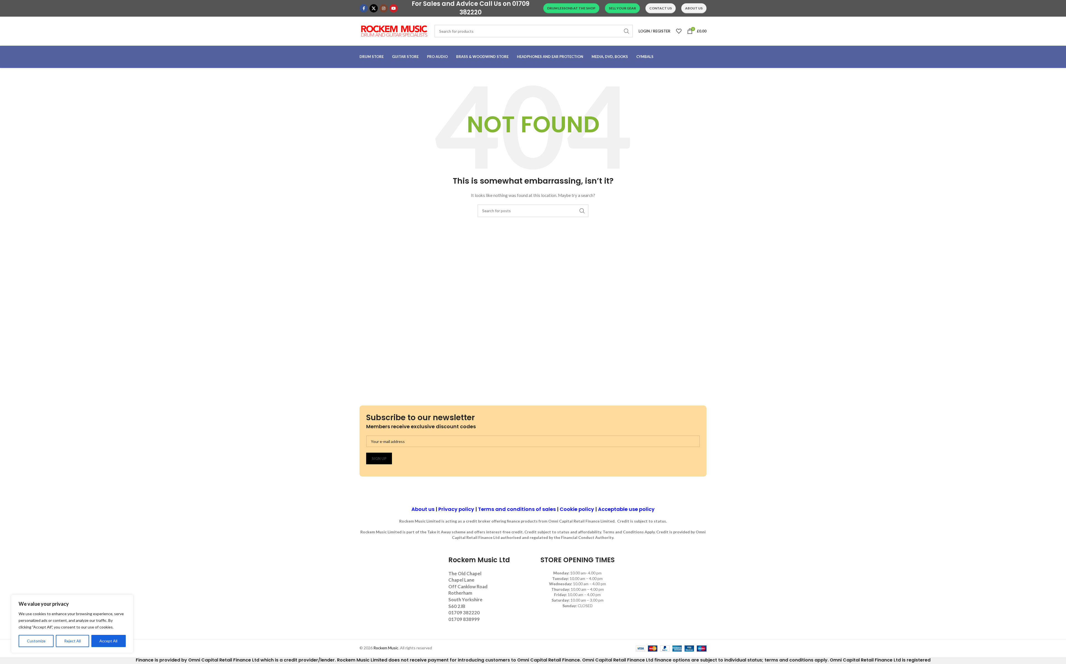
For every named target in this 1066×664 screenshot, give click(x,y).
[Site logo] (394, 30)
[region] (72, 624)
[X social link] (373, 8)
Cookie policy (577, 509)
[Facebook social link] (363, 8)
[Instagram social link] (383, 8)
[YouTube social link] (393, 8)
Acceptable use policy (626, 509)
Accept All (108, 640)
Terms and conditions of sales (517, 509)
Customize (36, 640)
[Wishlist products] (678, 31)
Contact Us (660, 8)
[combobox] (533, 31)
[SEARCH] (626, 31)
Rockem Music (385, 647)
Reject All (72, 640)
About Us (694, 8)
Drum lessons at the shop (571, 8)
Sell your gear (622, 8)
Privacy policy (456, 509)
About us (422, 509)
